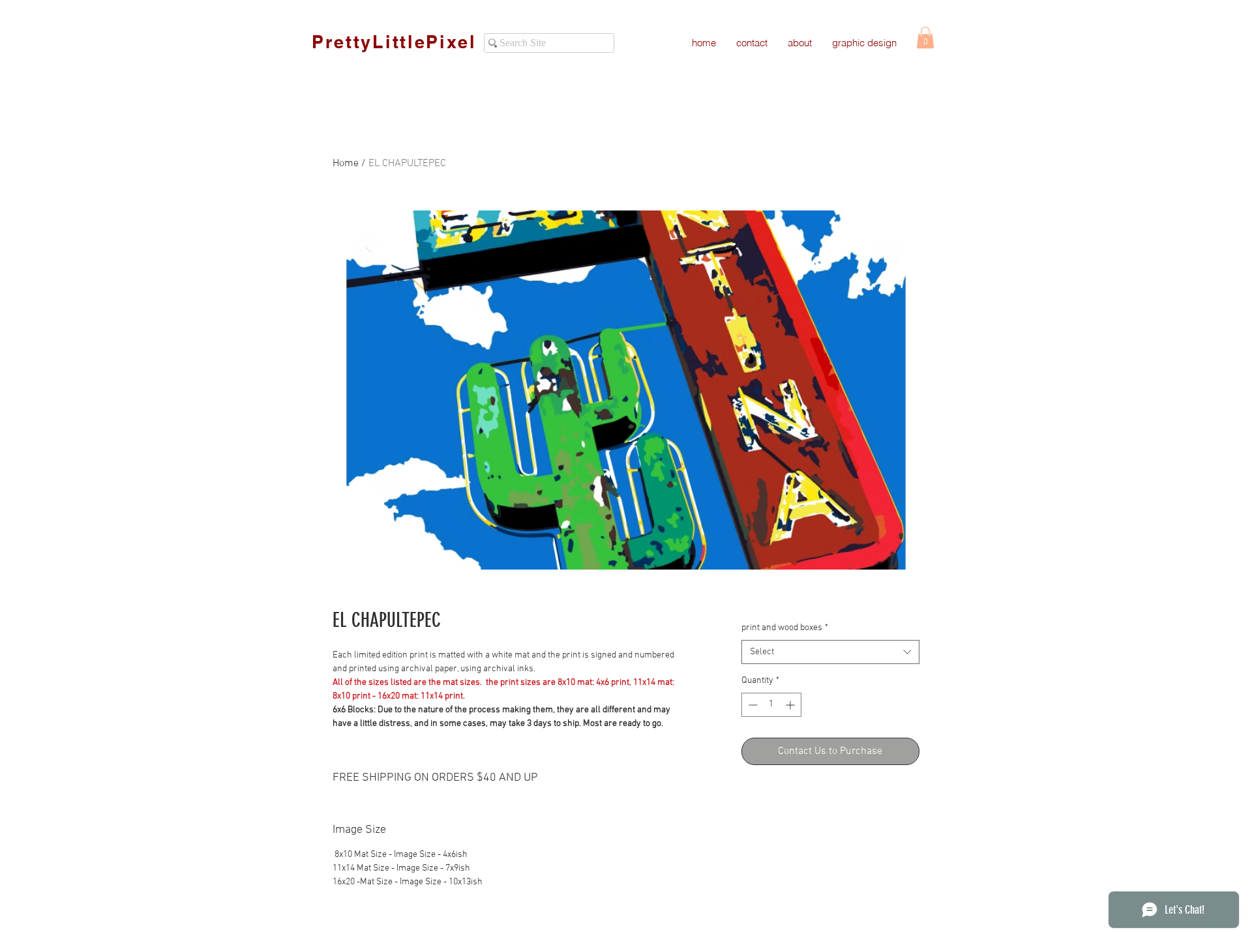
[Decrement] (751, 704)
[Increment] (791, 704)
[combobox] (830, 652)
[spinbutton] (771, 704)
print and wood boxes (784, 627)
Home (346, 163)
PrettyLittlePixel (394, 41)
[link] (925, 37)
